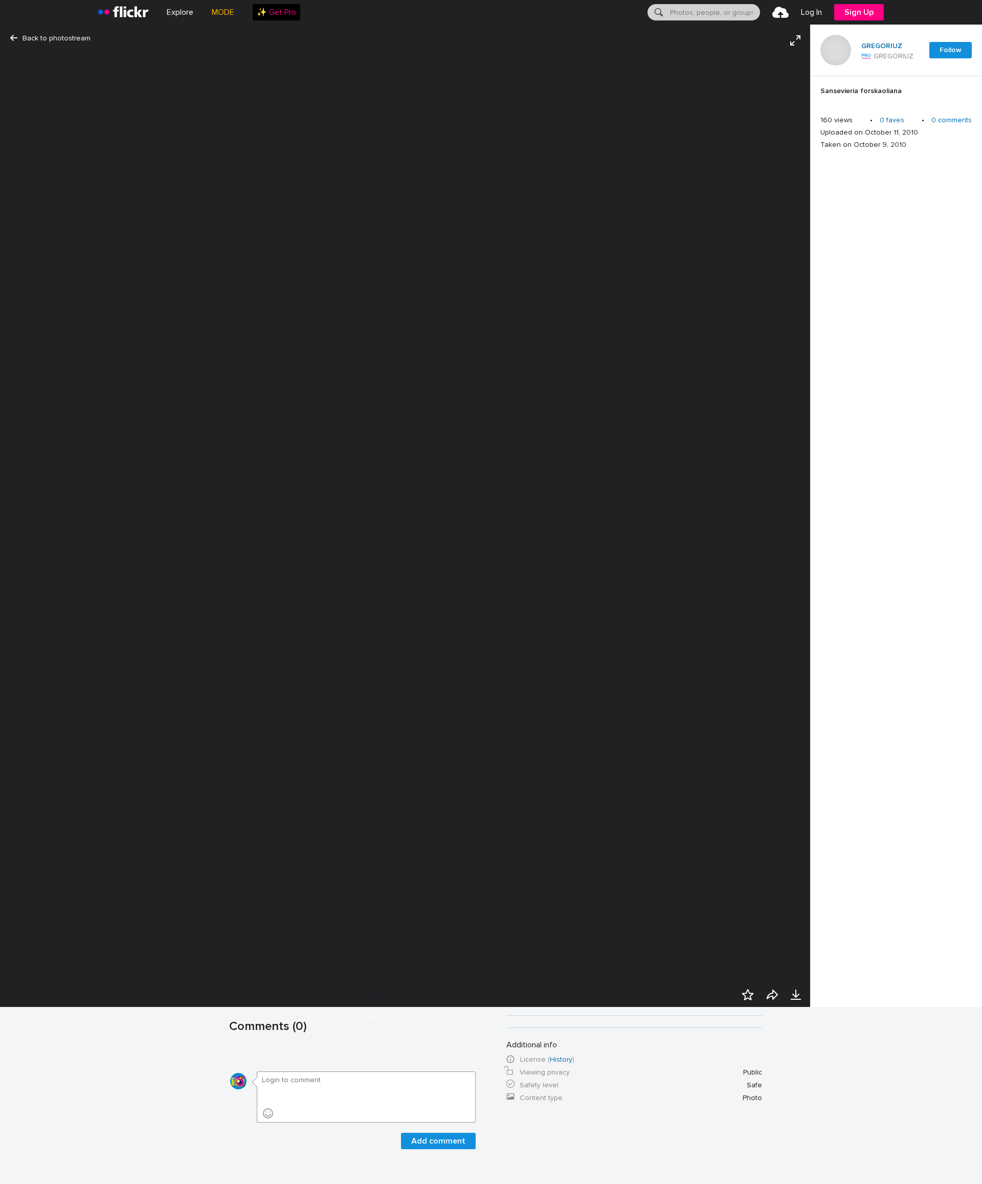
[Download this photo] (796, 994)
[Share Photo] (772, 994)
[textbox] (714, 12)
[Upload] (780, 12)
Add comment (438, 1141)
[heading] (123, 12)
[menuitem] (276, 12)
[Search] (658, 12)
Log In (811, 12)
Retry (372, 1018)
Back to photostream (57, 38)
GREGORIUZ (881, 46)
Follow (951, 50)
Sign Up (859, 12)
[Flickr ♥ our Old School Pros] (866, 56)
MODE (223, 12)
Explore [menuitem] (180, 12)
